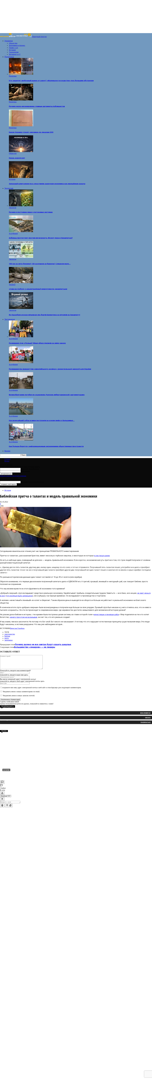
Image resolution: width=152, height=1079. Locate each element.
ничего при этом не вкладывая (23, 617)
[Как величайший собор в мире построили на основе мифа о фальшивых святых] (21, 414)
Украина (8, 40)
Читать (147, 717)
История (12, 50)
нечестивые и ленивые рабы (106, 614)
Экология (8, 188)
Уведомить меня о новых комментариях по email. (21, 692)
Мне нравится (145, 713)
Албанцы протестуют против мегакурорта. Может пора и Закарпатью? (41, 238)
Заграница (9, 319)
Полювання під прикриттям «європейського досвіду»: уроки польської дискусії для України (50, 369)
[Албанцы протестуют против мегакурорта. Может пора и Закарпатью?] (21, 231)
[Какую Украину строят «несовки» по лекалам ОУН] (21, 126)
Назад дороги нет (17, 158)
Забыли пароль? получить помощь (13, 476)
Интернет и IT (14, 54)
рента (6, 638)
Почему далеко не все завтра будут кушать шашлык (43, 644)
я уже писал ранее (102, 555)
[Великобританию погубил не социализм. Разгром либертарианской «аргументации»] (21, 388)
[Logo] (8, 37)
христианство (9, 634)
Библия (7, 636)
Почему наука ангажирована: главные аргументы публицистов (37, 106)
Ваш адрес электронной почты (32, 482)
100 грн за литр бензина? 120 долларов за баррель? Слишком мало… (40, 264)
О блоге (7, 459)
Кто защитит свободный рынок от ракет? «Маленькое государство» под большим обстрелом (51, 80)
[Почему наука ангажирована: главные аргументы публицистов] (21, 100)
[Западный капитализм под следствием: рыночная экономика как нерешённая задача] (21, 177)
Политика (9, 56)
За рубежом (13, 233)
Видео (7, 451)
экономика (8, 640)
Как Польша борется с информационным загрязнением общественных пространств (46, 446)
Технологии (13, 52)
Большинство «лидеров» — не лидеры (34, 647)
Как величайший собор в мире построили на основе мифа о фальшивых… (42, 420)
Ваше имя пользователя (30, 469)
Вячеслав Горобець (17, 628)
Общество (13, 43)
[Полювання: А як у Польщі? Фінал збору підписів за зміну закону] (21, 337)
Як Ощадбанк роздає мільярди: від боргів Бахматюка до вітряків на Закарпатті (44, 315)
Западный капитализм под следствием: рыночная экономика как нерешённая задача (47, 183)
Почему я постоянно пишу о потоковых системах (31, 212)
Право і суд (13, 47)
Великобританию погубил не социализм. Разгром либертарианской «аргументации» (47, 395)
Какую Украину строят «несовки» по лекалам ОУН (31, 132)
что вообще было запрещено (19, 596)
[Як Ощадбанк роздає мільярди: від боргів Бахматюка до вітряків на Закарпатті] (21, 308)
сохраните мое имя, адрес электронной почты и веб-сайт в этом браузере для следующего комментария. (41, 687)
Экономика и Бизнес (17, 45)
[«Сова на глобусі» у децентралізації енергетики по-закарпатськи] (21, 282)
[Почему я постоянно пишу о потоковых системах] (21, 206)
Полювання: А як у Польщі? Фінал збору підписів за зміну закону (37, 343)
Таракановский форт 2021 (16, 773)
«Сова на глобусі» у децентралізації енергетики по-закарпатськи (38, 289)
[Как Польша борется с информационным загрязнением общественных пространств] (21, 440)
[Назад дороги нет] (21, 151)
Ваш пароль (25, 471)
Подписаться (145, 722)
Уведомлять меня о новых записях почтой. (19, 696)
